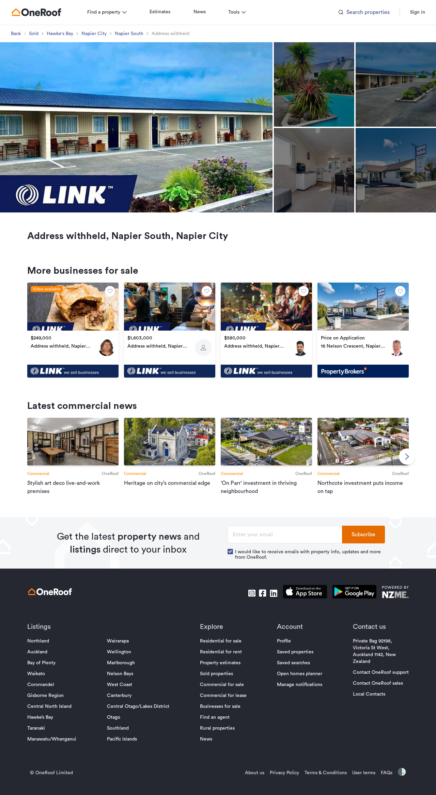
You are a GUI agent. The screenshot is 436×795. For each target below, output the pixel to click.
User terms (363, 772)
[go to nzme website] (395, 593)
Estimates (160, 12)
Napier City (94, 33)
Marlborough (121, 663)
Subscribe (363, 534)
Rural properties (217, 728)
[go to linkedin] (273, 593)
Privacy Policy (284, 772)
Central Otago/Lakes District (138, 706)
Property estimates (220, 663)
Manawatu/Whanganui (51, 739)
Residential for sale (221, 641)
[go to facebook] (263, 593)
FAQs (386, 772)
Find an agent (215, 717)
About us (254, 772)
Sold (33, 33)
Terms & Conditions (326, 772)
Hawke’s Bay (40, 717)
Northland (38, 641)
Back (16, 33)
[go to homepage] (36, 12)
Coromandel (40, 684)
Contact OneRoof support (381, 672)
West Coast (119, 684)
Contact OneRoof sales (378, 683)
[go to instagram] (252, 593)
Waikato (36, 673)
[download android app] (354, 593)
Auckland (37, 652)
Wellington (119, 652)
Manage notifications (299, 684)
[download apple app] (305, 593)
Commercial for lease (223, 695)
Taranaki (36, 728)
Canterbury (119, 695)
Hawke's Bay (60, 33)
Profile (284, 641)
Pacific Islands (122, 739)
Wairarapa (118, 641)
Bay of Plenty (41, 663)
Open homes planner (299, 673)
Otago (113, 717)
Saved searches (293, 663)
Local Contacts (369, 694)
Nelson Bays (120, 673)
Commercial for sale (222, 684)
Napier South (129, 33)
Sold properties (216, 673)
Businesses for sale (220, 706)
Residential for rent (221, 652)
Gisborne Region (45, 695)
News (199, 12)
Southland (118, 728)
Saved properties (295, 652)
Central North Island (49, 706)
